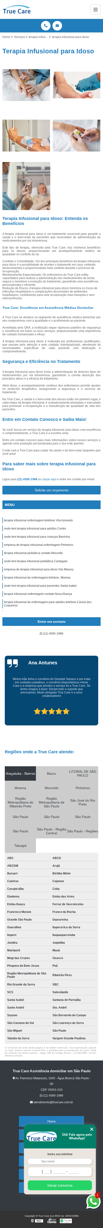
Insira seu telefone (60, 1154)
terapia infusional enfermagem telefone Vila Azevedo (38, 520)
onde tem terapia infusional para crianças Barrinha (37, 536)
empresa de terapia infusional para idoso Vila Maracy (39, 569)
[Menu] (95, 9)
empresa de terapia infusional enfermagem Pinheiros (38, 545)
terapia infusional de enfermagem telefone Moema (37, 577)
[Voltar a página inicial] (16, 9)
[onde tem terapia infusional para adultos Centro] (77, 85)
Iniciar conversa (59, 1185)
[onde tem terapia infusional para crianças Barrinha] (26, 136)
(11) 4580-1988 (27, 479)
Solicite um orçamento (52, 490)
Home (51, 1121)
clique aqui (49, 479)
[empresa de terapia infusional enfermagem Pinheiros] (77, 136)
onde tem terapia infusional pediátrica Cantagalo (36, 561)
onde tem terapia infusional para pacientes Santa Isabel (40, 585)
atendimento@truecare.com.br (53, 1102)
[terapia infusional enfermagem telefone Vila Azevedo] (26, 85)
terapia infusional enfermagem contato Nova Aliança (38, 594)
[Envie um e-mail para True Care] (57, 26)
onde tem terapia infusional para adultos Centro (35, 528)
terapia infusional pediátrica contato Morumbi (33, 553)
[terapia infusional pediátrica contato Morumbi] (26, 186)
